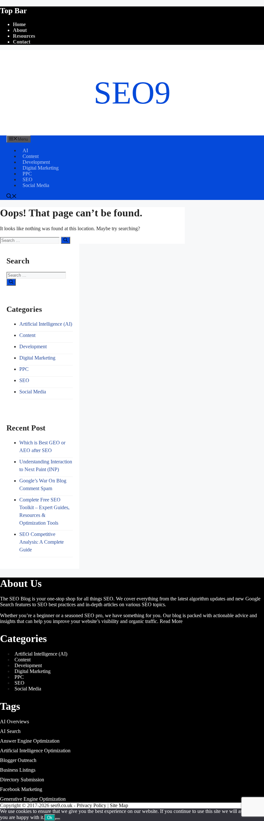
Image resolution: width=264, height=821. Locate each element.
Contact (21, 42)
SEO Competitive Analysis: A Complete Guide (41, 541)
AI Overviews (14, 721)
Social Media (36, 185)
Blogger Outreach (18, 760)
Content (31, 156)
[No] (57, 819)
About (20, 30)
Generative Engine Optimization (33, 799)
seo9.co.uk (61, 805)
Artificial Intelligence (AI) (45, 324)
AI (25, 150)
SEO (28, 179)
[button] (11, 197)
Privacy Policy (91, 805)
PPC (27, 173)
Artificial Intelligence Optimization (35, 750)
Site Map (119, 805)
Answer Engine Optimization (30, 741)
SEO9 (132, 93)
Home (19, 24)
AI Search (10, 731)
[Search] (65, 240)
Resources (24, 36)
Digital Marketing (41, 168)
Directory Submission (22, 779)
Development (36, 162)
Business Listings (17, 770)
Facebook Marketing (21, 789)
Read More (171, 621)
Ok (49, 817)
